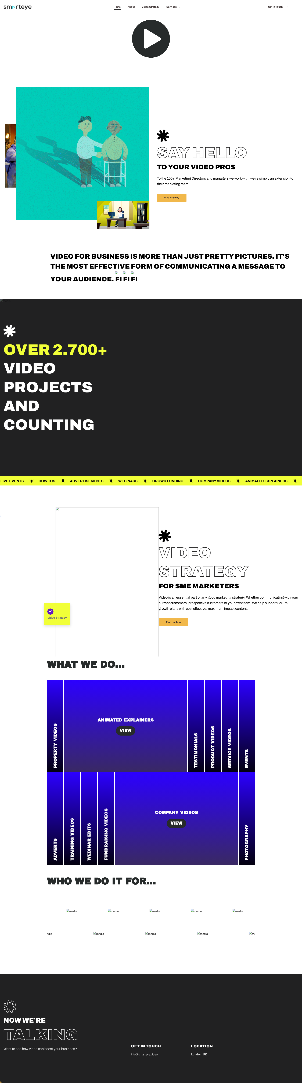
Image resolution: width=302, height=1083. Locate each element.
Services (171, 7)
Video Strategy (150, 7)
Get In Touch (275, 7)
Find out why (171, 197)
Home (117, 7)
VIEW (125, 731)
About (131, 7)
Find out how (173, 622)
